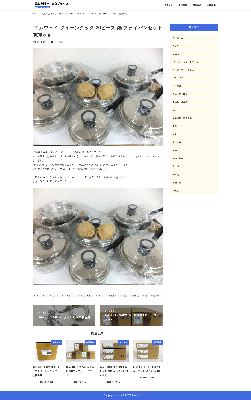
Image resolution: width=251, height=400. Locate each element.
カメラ (176, 46)
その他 (176, 54)
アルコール (178, 37)
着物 (175, 150)
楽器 (175, 126)
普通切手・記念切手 (182, 118)
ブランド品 (178, 78)
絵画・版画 (178, 158)
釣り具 (176, 174)
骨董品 (176, 190)
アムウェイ (41, 295)
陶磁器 (155, 295)
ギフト (55, 295)
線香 (100, 295)
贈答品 (135, 295)
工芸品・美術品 (180, 102)
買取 (124, 295)
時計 (175, 110)
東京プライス (86, 295)
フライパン (69, 295)
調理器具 (112, 295)
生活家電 (177, 142)
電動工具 (177, 182)
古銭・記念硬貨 (180, 94)
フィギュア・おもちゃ (183, 70)
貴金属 (176, 166)
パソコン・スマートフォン (185, 62)
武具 (175, 134)
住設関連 (58, 41)
